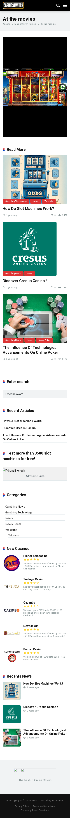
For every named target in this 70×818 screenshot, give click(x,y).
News (35, 201)
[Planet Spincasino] (12, 571)
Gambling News (13, 273)
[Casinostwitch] (13, 5)
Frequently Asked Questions (35, 810)
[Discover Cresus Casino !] (35, 249)
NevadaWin (30, 626)
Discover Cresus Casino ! (25, 281)
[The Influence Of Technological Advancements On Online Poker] (35, 318)
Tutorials (49, 201)
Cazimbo (29, 602)
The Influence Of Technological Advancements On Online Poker (30, 350)
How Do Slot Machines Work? (28, 208)
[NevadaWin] (12, 641)
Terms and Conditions (44, 806)
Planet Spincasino (35, 556)
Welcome (11, 530)
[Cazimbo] (12, 618)
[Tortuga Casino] (12, 594)
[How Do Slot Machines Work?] (35, 179)
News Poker (44, 340)
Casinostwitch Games (25, 24)
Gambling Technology (16, 201)
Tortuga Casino (33, 579)
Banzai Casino (32, 649)
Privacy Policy (22, 806)
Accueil (6, 24)
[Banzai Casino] (12, 664)
